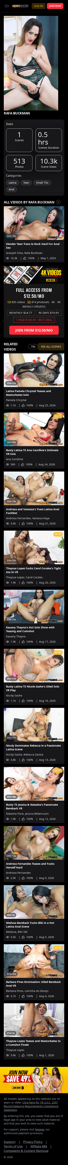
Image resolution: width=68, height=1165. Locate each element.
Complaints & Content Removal (26, 1151)
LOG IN (38, 6)
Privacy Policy (35, 1142)
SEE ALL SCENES (51, 346)
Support (12, 1142)
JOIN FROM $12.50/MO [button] (34, 330)
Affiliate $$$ (41, 1146)
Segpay (39, 1129)
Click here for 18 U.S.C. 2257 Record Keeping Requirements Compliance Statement (31, 1106)
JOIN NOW (55, 5)
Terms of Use (15, 1146)
